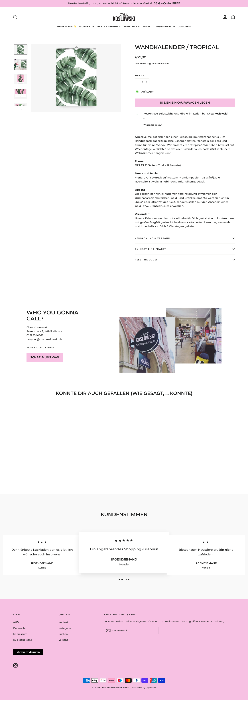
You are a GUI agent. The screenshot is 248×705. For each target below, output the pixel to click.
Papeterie (130, 26)
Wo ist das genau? (152, 125)
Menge (140, 76)
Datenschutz (21, 628)
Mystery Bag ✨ (66, 26)
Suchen (63, 633)
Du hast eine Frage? (150, 249)
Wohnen (85, 26)
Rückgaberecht (22, 639)
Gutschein (184, 26)
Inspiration (164, 26)
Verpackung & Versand (152, 238)
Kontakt (63, 622)
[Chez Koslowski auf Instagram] (15, 665)
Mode (147, 26)
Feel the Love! (146, 259)
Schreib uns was (44, 357)
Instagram (65, 628)
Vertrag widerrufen (28, 651)
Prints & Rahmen (108, 26)
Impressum (20, 633)
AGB (16, 622)
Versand (63, 639)
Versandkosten (160, 63)
